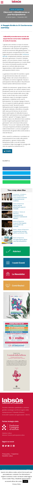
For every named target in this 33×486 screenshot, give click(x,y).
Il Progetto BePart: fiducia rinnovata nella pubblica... (20, 240)
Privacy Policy (16, 484)
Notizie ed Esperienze (16, 9)
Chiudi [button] (25, 481)
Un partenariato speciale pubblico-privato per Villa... (20, 232)
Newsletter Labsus (7, 456)
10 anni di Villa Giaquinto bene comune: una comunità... (19, 224)
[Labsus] (16, 1)
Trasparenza (14, 454)
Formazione (16, 194)
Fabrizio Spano (11, 17)
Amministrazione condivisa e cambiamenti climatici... (20, 216)
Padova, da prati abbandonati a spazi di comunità (19, 207)
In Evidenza (23, 194)
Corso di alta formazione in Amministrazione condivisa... (20, 199)
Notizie (15, 229)
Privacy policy (6, 454)
